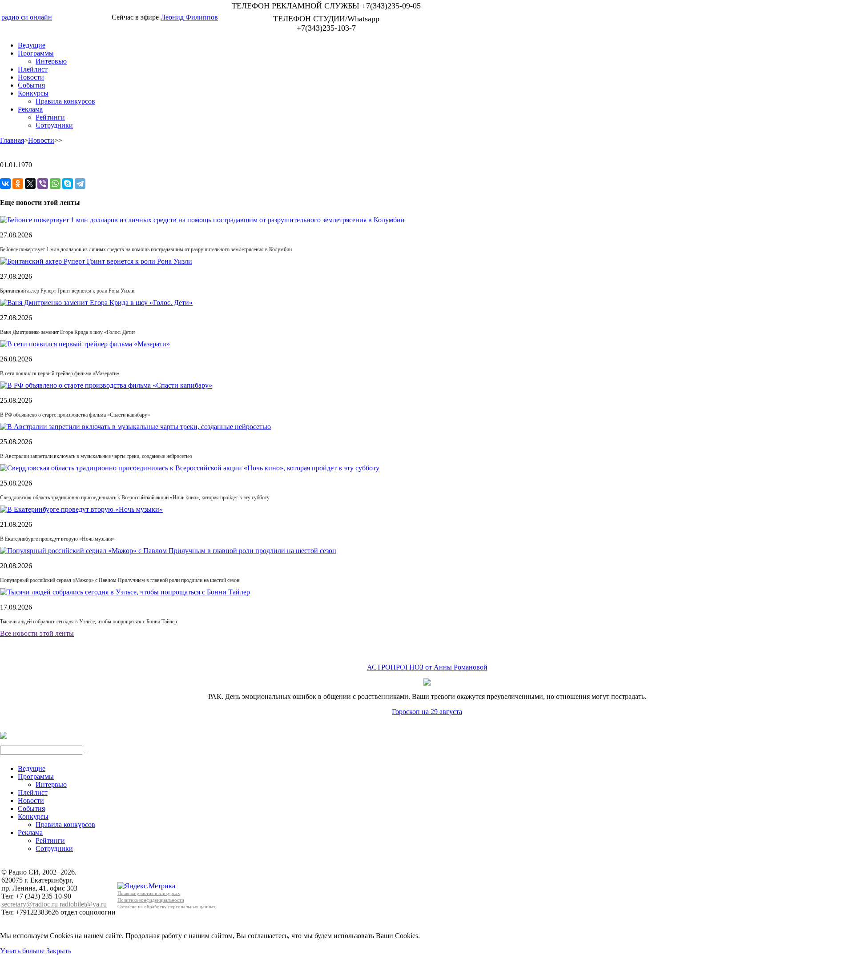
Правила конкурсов (65, 101)
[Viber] (42, 183)
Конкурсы (33, 93)
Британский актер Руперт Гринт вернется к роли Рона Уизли (67, 291)
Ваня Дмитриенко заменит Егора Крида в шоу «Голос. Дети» (68, 332)
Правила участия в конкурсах (148, 893)
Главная (12, 140)
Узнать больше (22, 951)
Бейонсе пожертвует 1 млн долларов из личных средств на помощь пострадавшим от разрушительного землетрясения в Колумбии (146, 249)
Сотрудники (54, 125)
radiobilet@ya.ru (83, 904)
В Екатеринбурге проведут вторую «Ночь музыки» (57, 539)
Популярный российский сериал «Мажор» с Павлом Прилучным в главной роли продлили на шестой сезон (119, 580)
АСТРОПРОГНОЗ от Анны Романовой (427, 667)
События (31, 85)
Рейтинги (50, 117)
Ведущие (31, 45)
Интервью (51, 61)
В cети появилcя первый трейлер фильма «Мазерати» (59, 373)
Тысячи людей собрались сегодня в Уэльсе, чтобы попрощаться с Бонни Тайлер (88, 621)
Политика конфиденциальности (150, 900)
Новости (31, 77)
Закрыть (58, 951)
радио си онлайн (26, 17)
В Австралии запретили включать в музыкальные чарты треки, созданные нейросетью (96, 456)
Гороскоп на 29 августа (427, 711)
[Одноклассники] (17, 183)
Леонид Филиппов (189, 17)
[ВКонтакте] (5, 183)
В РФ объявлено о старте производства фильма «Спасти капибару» (75, 415)
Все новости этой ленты (37, 633)
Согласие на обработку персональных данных (166, 906)
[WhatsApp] (55, 183)
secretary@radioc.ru (30, 904)
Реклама (30, 109)
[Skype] (67, 183)
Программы (36, 53)
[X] (30, 183)
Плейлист (33, 69)
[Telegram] (80, 183)
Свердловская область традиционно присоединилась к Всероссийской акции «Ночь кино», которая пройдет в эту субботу (135, 497)
